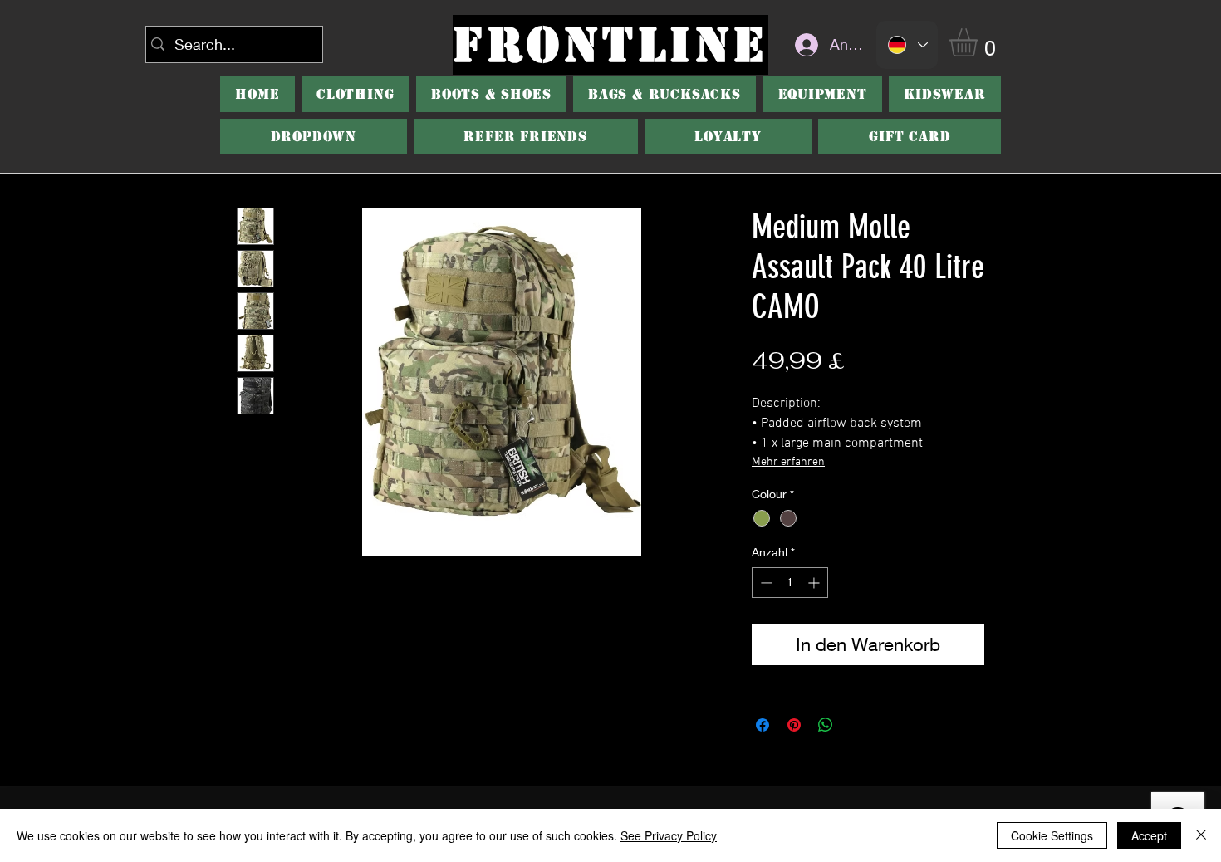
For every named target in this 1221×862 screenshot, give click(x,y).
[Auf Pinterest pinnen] (794, 725)
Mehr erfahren (788, 462)
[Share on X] (857, 725)
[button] (980, 42)
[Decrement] (764, 582)
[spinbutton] (790, 582)
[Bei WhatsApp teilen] (826, 725)
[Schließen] (1201, 835)
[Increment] (815, 582)
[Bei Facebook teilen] (762, 725)
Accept (1149, 835)
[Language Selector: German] (907, 45)
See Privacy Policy (668, 835)
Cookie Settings (1052, 835)
